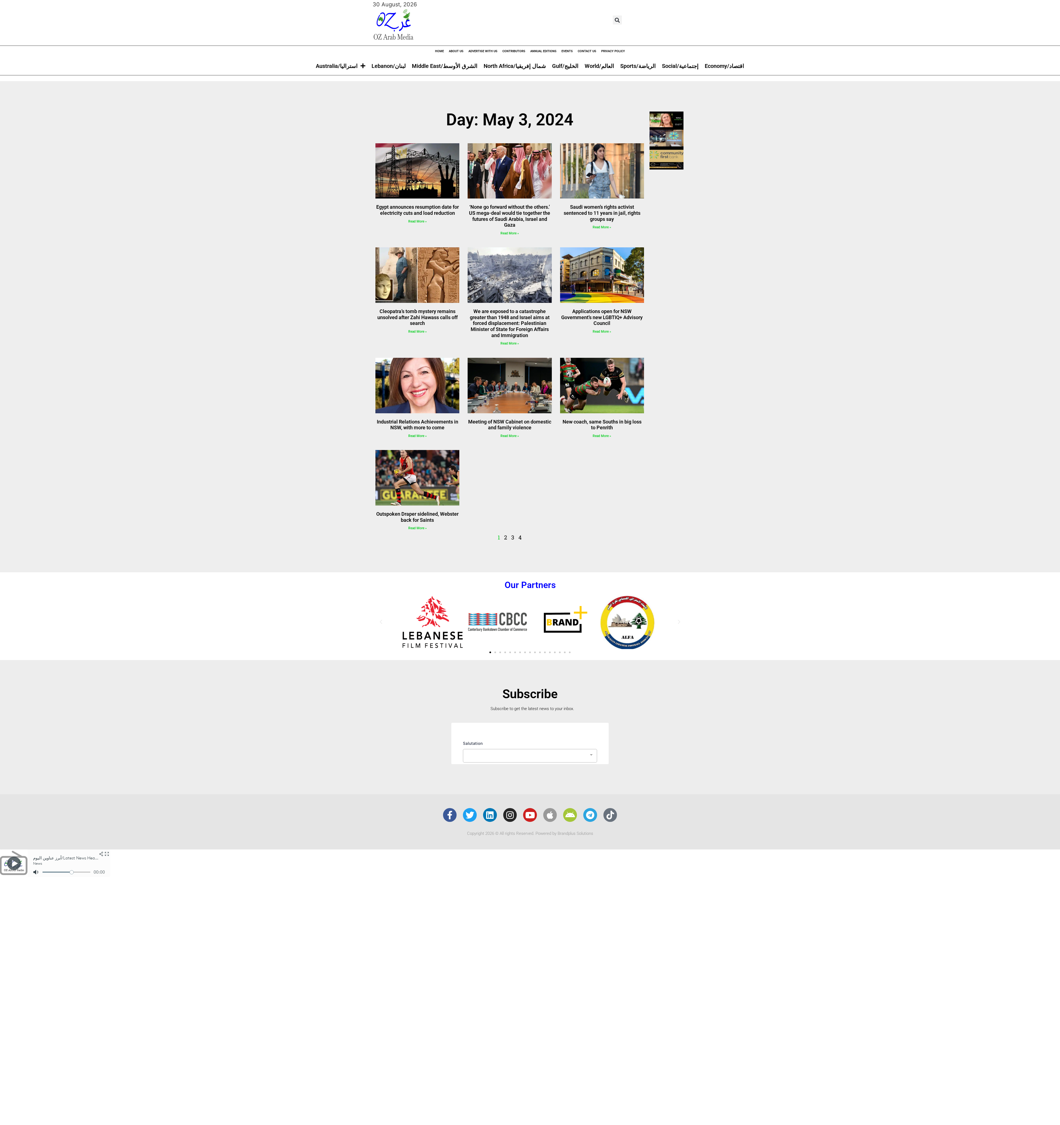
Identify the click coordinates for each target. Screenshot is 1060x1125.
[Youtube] (530, 815)
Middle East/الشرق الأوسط (445, 66)
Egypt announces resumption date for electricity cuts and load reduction (417, 210)
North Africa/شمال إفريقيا (515, 66)
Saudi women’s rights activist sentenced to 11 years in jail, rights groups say (602, 213)
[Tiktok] (610, 815)
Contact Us (587, 51)
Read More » (417, 221)
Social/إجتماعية (680, 66)
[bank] (666, 167)
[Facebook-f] (450, 815)
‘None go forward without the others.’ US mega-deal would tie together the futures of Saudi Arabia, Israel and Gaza (509, 216)
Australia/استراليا (337, 66)
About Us (456, 51)
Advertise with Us (482, 51)
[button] (617, 20)
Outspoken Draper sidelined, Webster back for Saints (417, 517)
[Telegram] (590, 815)
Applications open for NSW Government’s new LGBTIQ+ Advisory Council (602, 317)
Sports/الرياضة (638, 66)
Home (439, 51)
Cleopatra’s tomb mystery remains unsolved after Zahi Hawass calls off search (417, 317)
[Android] (570, 815)
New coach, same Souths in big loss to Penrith (602, 425)
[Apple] (550, 815)
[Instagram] (510, 815)
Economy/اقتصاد (724, 66)
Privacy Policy (613, 51)
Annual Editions (543, 51)
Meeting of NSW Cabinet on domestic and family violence (509, 425)
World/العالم (599, 66)
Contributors (513, 51)
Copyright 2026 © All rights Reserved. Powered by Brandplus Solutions (530, 833)
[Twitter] (470, 815)
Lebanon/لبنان (389, 66)
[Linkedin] (490, 815)
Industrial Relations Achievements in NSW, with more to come (417, 425)
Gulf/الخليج (565, 66)
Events (567, 51)
